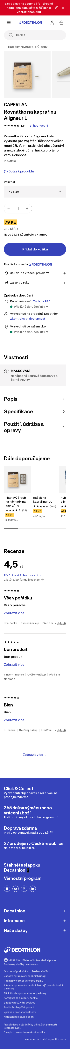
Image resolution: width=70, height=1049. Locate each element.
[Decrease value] (8, 208)
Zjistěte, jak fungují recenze (22, 579)
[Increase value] (27, 208)
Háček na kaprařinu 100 (42, 499)
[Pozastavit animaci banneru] (57, 8)
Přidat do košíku (35, 249)
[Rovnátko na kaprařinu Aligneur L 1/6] (27, 74)
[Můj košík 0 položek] (61, 22)
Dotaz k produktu (21, 171)
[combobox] (35, 192)
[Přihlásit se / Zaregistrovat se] (52, 22)
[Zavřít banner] (63, 8)
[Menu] (8, 22)
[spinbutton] (18, 208)
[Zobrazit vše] (5, 46)
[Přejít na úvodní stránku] (30, 22)
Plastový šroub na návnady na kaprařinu (15, 501)
